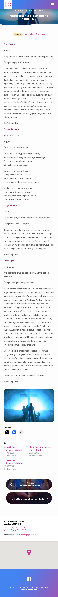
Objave (20, 10)
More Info (8, 529)
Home (14, 10)
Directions (20, 529)
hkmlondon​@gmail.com (26, 535)
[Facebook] (29, 579)
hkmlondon (29, 34)
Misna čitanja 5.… (40, 10)
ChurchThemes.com (29, 589)
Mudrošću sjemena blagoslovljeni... (27, 499)
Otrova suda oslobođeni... (30, 485)
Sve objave (28, 10)
